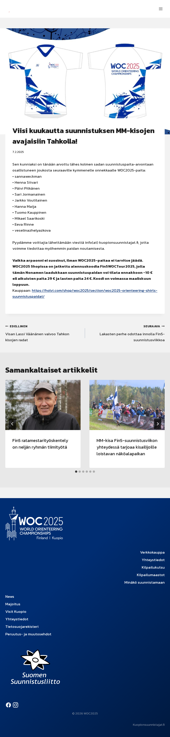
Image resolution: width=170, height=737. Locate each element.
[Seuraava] (157, 424)
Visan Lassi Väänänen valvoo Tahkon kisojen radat (37, 333)
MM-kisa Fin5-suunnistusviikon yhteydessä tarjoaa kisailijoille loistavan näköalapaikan (127, 447)
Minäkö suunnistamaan (144, 582)
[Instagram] (15, 705)
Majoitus (12, 604)
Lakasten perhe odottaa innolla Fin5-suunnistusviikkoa (132, 333)
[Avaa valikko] (160, 8)
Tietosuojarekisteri (22, 626)
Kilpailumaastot (151, 575)
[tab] (76, 471)
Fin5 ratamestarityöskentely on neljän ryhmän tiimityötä (40, 443)
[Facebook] (8, 705)
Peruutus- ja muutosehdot (28, 634)
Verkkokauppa (152, 552)
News (9, 596)
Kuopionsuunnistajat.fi (149, 724)
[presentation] (43, 405)
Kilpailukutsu (153, 567)
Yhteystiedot (153, 560)
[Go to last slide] (12, 424)
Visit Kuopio (15, 611)
